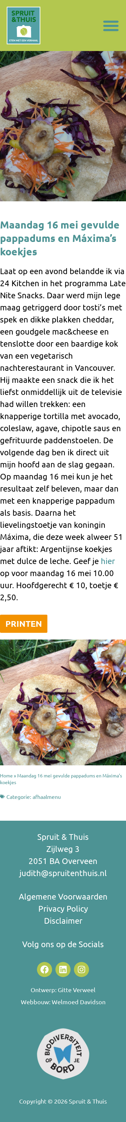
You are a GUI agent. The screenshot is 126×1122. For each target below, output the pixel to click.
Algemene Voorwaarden (63, 896)
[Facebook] (44, 969)
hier (108, 561)
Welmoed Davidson (79, 1001)
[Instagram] (81, 969)
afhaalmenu (47, 796)
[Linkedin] (63, 969)
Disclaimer (63, 920)
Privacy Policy (63, 908)
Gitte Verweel (76, 989)
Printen (23, 623)
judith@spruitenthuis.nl (63, 873)
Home (6, 775)
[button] (110, 25)
